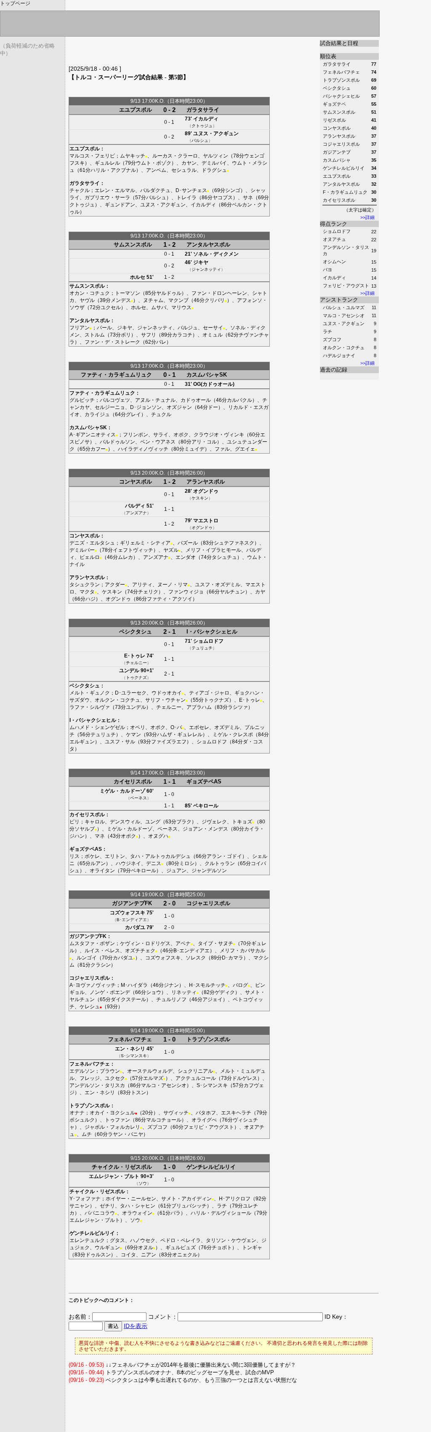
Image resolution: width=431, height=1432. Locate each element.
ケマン (133, 734)
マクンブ (178, 300)
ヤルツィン (215, 156)
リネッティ (184, 992)
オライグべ (204, 1120)
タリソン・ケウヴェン (231, 1240)
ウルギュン (107, 1247)
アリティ (142, 585)
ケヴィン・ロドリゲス (145, 943)
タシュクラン (84, 585)
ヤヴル (87, 300)
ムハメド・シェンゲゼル (97, 727)
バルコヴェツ (115, 400)
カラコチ (182, 335)
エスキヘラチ (236, 1113)
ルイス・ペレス (102, 951)
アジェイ (212, 999)
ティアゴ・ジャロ (209, 693)
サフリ (148, 335)
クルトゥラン (220, 863)
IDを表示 (135, 1325)
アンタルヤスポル (208, 244)
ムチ (87, 1134)
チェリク (148, 592)
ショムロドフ (337, 231)
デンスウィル (125, 822)
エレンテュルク (87, 1240)
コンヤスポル (135, 481)
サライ (160, 435)
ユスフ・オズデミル (217, 585)
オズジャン (179, 407)
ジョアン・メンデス (205, 829)
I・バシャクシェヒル (211, 631)
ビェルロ (90, 557)
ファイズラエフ (168, 742)
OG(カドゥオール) (213, 384)
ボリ (126, 335)
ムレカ (125, 557)
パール (104, 328)
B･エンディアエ (132, 919)
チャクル (79, 190)
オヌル (145, 1247)
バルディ (135, 506)
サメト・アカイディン (186, 1199)
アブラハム (199, 707)
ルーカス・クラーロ (175, 156)
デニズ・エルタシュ (92, 543)
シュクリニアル (195, 1071)
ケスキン (200, 498)
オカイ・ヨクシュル (112, 1113)
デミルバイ (214, 163)
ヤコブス (223, 197)
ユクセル (111, 307)
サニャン (79, 1206)
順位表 (328, 56)
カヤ (260, 592)
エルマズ (153, 1078)
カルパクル (239, 400)
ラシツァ (238, 707)
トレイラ (186, 197)
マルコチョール (163, 1120)
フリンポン (135, 435)
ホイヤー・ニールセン (131, 1199)
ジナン (171, 985)
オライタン (102, 871)
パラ (175, 1213)
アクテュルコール (196, 1078)
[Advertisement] (167, 52)
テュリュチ (202, 648)
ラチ (327, 331)
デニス (153, 863)
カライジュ (97, 414)
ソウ (142, 1183)
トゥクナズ (136, 677)
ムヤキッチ (132, 156)
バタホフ (206, 1113)
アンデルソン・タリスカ (97, 1085)
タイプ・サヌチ (215, 943)
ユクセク (115, 1078)
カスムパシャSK (206, 374)
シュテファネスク (234, 543)
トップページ (15, 3)
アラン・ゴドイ (224, 856)
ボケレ (92, 856)
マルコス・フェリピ (92, 156)
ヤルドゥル (168, 293)
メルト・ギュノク (89, 693)
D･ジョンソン (146, 407)
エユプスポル (135, 110)
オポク (181, 435)
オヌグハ (158, 836)
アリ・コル (204, 442)
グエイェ (245, 449)
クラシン (100, 965)
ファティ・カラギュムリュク (116, 374)
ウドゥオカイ (167, 693)
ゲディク (225, 992)
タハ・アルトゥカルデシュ (160, 856)
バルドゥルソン (117, 442)
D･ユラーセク (130, 693)
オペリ (137, 727)
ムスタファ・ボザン (92, 943)
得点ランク (333, 224)
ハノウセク (142, 1240)
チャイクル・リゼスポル (122, 1167)
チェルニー (136, 662)
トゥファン (117, 1120)
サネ (248, 197)
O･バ (176, 727)
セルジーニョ (110, 407)
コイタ (128, 1255)
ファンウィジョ (186, 592)
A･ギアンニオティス (92, 435)
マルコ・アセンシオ (343, 315)
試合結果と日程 (339, 43)
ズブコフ (332, 339)
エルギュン (82, 742)
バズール (188, 543)
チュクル (161, 414)
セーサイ (213, 328)
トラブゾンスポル (208, 1039)
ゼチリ (107, 1206)
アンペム (156, 170)
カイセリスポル (133, 781)
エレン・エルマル (115, 190)
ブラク (184, 822)
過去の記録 (333, 369)
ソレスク (196, 958)
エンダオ (186, 557)
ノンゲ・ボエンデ (110, 992)
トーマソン (127, 293)
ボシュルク (82, 1120)
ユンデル (129, 670)
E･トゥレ (134, 656)
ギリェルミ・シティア (145, 543)
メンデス (121, 300)
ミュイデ (194, 449)
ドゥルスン (98, 1255)
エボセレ (199, 727)
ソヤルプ (84, 829)
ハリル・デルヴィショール (221, 1213)
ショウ (153, 992)
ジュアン (176, 871)
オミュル (212, 335)
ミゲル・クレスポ (233, 734)
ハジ (90, 599)
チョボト (222, 1247)
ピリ (74, 822)
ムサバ (158, 307)
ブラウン (110, 1071)
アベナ (183, 943)
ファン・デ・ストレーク (112, 342)
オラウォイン (137, 1213)
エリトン (115, 856)
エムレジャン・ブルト (114, 1176)
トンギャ (252, 1247)
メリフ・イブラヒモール (213, 550)
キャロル (95, 822)
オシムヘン (334, 261)
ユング (152, 822)
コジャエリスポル (208, 903)
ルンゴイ (87, 958)
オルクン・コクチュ (343, 347)
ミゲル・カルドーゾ (122, 791)
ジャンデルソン (209, 871)
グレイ (133, 414)
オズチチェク (140, 951)
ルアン (98, 863)
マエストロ (205, 521)
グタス (117, 1240)
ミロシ (186, 863)
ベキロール (205, 806)
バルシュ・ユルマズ (343, 307)
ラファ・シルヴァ (89, 707)
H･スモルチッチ (207, 985)
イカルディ (334, 277)
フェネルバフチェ (130, 1039)
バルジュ (188, 328)
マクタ (87, 592)
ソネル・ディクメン (216, 254)
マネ (100, 836)
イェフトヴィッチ (133, 550)
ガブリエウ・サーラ (107, 197)
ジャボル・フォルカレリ (112, 1127)
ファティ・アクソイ (169, 599)
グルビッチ (82, 400)
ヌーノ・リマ (172, 585)
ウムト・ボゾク (153, 163)
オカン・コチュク (89, 293)
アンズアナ (136, 512)
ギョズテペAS (203, 781)
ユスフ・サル (120, 742)
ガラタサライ (202, 110)
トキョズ (242, 822)
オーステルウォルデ (150, 1071)
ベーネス (138, 798)
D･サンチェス (191, 190)
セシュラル (184, 170)
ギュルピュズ (180, 1247)
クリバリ (215, 300)
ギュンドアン (120, 205)
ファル (222, 449)
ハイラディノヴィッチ (143, 449)
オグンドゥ (205, 491)
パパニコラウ (100, 1213)
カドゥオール (196, 400)
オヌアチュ (334, 239)
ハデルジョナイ (339, 355)
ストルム (95, 335)
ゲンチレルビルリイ (211, 1167)
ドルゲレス (244, 1078)
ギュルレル (107, 163)
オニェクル (184, 1255)
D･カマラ (232, 958)
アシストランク (339, 300)
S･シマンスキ (134, 1055)
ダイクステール (128, 999)
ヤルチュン (232, 592)
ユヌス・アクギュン (343, 323)
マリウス (181, 307)
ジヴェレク (214, 822)
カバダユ (135, 927)
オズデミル (226, 727)
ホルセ (137, 277)
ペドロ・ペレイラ (180, 1240)
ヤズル (170, 550)
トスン (138, 1092)
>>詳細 (367, 217)
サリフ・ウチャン (165, 700)
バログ (240, 985)
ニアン (148, 1255)
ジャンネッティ (206, 269)
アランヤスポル (205, 481)
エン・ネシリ (130, 1049)
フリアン (79, 328)
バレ (161, 342)
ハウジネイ (128, 863)
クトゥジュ (202, 125)
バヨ (327, 269)
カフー (98, 449)
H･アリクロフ (234, 1199)
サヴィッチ (176, 1113)
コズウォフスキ (127, 913)
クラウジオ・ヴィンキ (219, 435)
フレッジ (90, 1078)
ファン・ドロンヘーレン (219, 293)
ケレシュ (90, 1007)
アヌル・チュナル (155, 400)
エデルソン (82, 1071)
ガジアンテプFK (132, 903)
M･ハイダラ (134, 985)
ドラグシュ (214, 170)
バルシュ (200, 140)
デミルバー (82, 550)
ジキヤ (200, 262)
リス (74, 856)
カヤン (189, 163)
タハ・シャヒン (137, 1206)
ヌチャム (153, 300)
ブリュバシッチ (189, 1206)
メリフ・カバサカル (242, 951)
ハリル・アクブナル (113, 170)
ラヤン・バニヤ (125, 1134)
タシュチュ (224, 557)
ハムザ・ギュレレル (179, 734)
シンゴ (232, 190)
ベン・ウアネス (158, 442)
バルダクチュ (155, 190)
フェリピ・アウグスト (346, 285)
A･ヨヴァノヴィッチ (92, 985)
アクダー (115, 585)
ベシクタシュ (135, 631)
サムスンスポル (133, 244)
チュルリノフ (171, 999)
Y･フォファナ (85, 1199)
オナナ (77, 1113)
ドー (213, 407)
